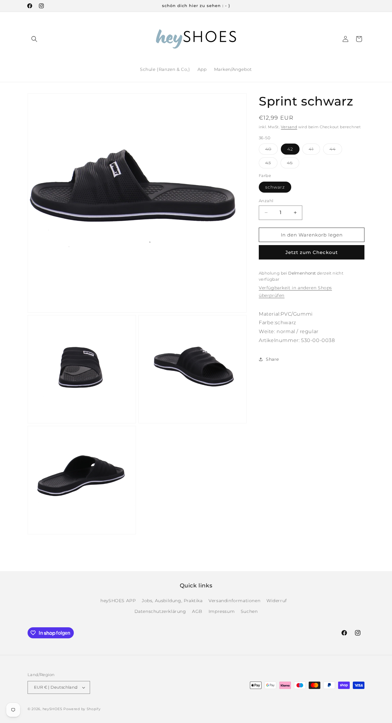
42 (290, 149)
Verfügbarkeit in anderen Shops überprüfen (295, 291)
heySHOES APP (118, 600)
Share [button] (272, 359)
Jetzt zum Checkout (311, 252)
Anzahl (266, 200)
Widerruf (276, 600)
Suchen (249, 611)
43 (271, 164)
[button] (34, 39)
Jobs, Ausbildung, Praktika (172, 600)
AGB (197, 611)
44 (336, 150)
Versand (289, 127)
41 (314, 150)
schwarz (275, 187)
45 (293, 164)
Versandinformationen (234, 600)
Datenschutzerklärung (160, 611)
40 (271, 150)
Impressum (222, 611)
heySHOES (52, 709)
